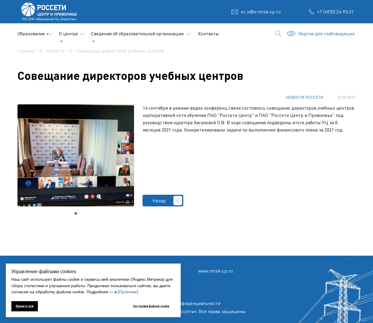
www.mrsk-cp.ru (215, 271)
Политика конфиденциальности (186, 303)
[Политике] (128, 291)
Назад (159, 200)
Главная (26, 51)
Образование (31, 33)
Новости (55, 51)
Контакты (208, 33)
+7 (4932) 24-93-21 (335, 12)
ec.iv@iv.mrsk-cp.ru (261, 12)
